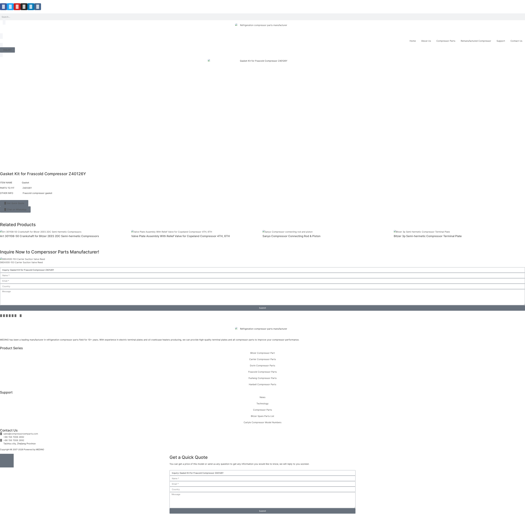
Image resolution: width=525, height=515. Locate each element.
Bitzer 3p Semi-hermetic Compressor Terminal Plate (428, 236)
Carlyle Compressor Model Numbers (262, 422)
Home (413, 40)
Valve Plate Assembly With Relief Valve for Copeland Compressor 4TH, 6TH (180, 236)
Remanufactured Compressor (476, 40)
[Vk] (37, 6)
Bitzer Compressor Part (262, 353)
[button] (1, 315)
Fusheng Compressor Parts (263, 378)
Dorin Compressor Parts (262, 365)
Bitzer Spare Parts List (262, 416)
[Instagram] (24, 6)
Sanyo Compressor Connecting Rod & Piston (291, 236)
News (262, 397)
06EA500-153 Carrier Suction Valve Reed (21, 262)
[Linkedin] (30, 6)
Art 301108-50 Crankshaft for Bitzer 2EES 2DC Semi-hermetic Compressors (49, 236)
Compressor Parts (445, 40)
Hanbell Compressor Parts (262, 384)
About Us (426, 40)
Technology (262, 403)
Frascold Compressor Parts (262, 371)
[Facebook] (3, 6)
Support (501, 40)
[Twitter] (10, 6)
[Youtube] (17, 6)
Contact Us (516, 40)
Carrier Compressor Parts (262, 359)
